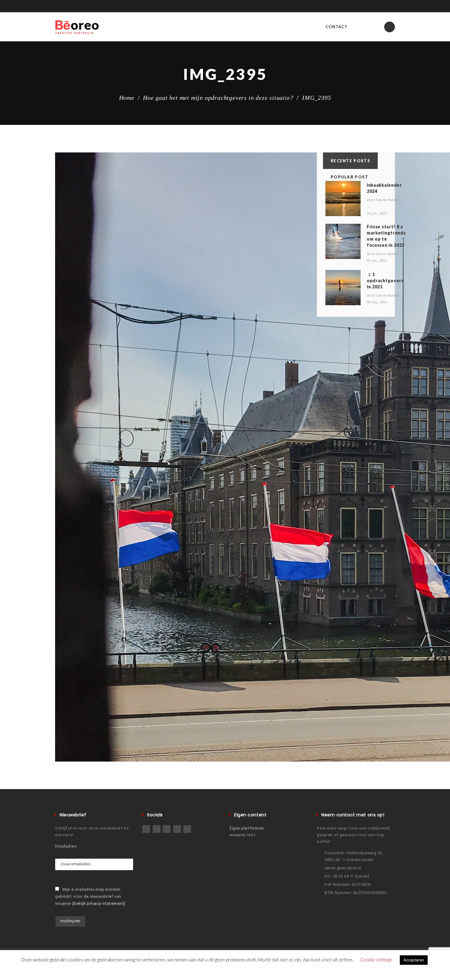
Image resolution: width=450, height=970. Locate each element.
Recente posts (350, 160)
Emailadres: (66, 846)
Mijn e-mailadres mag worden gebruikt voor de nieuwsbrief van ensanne (90, 896)
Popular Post (350, 176)
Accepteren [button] (413, 959)
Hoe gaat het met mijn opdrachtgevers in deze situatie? (218, 97)
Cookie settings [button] (376, 959)
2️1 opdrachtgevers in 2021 (385, 280)
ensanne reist (243, 835)
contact (336, 26)
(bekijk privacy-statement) (99, 903)
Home (126, 97)
